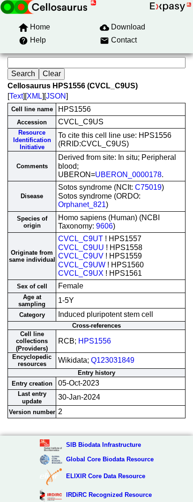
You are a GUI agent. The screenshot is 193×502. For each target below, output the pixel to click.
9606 (104, 226)
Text (16, 96)
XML (34, 96)
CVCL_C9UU (81, 247)
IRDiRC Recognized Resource (109, 494)
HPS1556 (94, 341)
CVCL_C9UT (80, 239)
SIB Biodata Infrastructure (103, 444)
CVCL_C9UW (81, 265)
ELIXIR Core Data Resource (105, 476)
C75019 (148, 187)
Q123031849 (112, 360)
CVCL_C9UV (81, 256)
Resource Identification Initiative (32, 140)
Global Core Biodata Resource (110, 459)
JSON (56, 96)
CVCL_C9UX (81, 273)
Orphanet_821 (82, 204)
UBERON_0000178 (128, 175)
